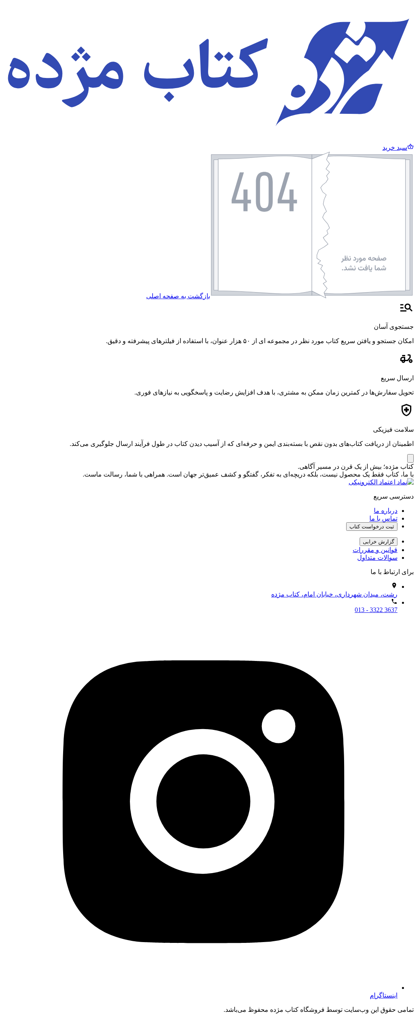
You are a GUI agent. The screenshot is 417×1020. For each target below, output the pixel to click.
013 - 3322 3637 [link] (376, 609)
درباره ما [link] (385, 510)
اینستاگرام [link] (383, 995)
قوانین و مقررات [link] (375, 549)
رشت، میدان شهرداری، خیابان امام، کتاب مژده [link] (334, 594)
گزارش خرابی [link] (378, 542)
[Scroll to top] (410, 458)
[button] (398, 147)
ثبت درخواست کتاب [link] (371, 526)
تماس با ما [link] (383, 518)
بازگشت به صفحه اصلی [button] (178, 296)
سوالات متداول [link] (377, 557)
